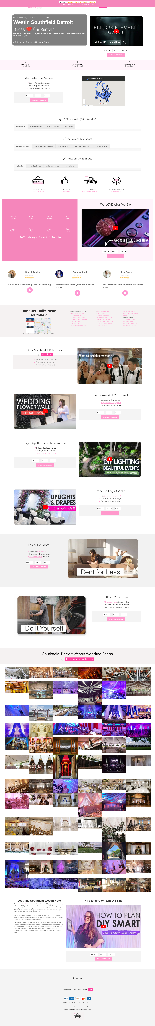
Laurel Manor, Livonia (103, 315)
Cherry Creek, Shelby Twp (78, 315)
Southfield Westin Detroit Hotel (25, 904)
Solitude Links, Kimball (129, 315)
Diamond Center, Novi (77, 321)
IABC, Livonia (101, 313)
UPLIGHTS (90, 2)
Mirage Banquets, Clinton (104, 317)
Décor (60, 6)
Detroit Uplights (12, 230)
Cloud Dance (85, 6)
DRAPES (81, 2)
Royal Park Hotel (102, 325)
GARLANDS (72, 2)
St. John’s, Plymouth (129, 319)
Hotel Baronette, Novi (103, 311)
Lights (68, 6)
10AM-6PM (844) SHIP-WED (128, 6)
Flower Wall (31, 230)
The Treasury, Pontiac (129, 325)
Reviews (94, 6)
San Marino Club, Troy (129, 311)
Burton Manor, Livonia (77, 313)
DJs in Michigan (31, 217)
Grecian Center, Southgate (78, 325)
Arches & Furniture (13, 217)
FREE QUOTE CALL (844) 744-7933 (77, 5)
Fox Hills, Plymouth (76, 323)
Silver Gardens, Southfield (130, 313)
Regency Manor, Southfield (105, 321)
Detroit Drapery (68, 217)
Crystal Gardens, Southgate (79, 319)
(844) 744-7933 (76, 1006)
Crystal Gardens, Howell (78, 317)
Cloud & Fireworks (49, 217)
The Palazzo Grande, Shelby (131, 323)
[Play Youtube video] (116, 31)
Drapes (75, 6)
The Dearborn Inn (128, 321)
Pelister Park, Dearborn (104, 319)
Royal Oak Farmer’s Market (105, 323)
